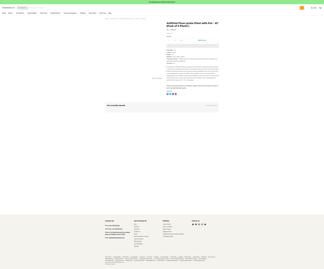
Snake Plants (126, 257)
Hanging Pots (129, 260)
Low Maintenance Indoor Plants (161, 259)
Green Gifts (92, 13)
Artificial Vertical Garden (172, 260)
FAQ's (135, 234)
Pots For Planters (202, 259)
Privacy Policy (167, 224)
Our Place (136, 229)
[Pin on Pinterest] (176, 94)
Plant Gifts (203, 257)
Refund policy (138, 241)
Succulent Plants (164, 257)
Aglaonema (142, 257)
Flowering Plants (119, 259)
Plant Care (102, 13)
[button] (193, 46)
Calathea (180, 257)
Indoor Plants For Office (191, 259)
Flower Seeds (211, 257)
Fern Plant (149, 257)
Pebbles (83, 13)
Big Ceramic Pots (120, 260)
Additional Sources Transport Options (173, 234)
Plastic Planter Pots (150, 260)
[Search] (302, 8)
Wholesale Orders (168, 236)
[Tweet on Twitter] (170, 94)
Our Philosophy (138, 244)
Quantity (169, 36)
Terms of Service (138, 239)
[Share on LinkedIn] (173, 94)
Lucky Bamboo (134, 257)
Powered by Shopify (110, 264)
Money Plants (196, 257)
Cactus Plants (173, 257)
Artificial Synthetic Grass (186, 260)
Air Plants (156, 257)
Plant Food (43, 13)
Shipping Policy (167, 231)
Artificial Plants (55, 13)
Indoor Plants (108, 257)
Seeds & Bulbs (32, 13)
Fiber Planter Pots (109, 260)
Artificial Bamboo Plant (199, 260)
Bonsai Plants (188, 257)
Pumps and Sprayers (70, 13)
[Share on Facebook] (168, 94)
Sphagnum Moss (109, 259)
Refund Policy (167, 229)
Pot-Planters (20, 13)
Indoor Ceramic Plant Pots (131, 259)
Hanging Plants (117, 257)
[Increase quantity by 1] (181, 40)
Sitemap (136, 246)
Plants (10, 13)
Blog (110, 13)
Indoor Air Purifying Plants (177, 259)
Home (4, 13)
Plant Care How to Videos (141, 236)
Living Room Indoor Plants (145, 259)
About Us (136, 226)
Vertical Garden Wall (139, 260)
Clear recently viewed (211, 105)
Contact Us (137, 231)
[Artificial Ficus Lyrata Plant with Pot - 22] (107, 85)
